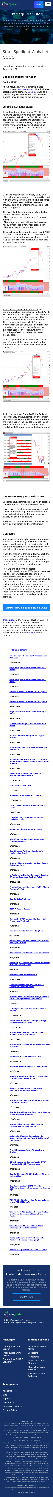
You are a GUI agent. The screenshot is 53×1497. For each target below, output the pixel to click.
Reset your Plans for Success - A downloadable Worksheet (25, 774)
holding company (26, 89)
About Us (7, 1391)
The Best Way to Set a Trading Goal (26, 931)
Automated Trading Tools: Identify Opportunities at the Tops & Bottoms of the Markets (29, 1138)
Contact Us (8, 1402)
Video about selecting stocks (26, 607)
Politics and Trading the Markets (25, 1056)
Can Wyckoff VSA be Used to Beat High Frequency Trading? (28, 920)
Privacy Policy (10, 1410)
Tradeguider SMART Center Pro (13, 1360)
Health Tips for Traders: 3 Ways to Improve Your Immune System (26, 1089)
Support (7, 1398)
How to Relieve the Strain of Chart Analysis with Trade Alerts (26, 1033)
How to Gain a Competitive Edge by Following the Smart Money (26, 1125)
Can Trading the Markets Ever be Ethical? (29, 953)
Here (33, 632)
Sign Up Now (26, 1297)
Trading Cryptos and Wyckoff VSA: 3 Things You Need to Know (27, 986)
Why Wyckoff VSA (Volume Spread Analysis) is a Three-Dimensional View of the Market (30, 1214)
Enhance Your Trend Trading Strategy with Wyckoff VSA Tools (28, 1022)
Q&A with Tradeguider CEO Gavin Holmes (29, 1066)
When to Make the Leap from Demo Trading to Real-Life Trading (26, 1227)
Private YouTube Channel (36, 1361)
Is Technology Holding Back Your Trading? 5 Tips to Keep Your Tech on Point (29, 876)
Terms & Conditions (12, 1406)
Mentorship (33, 1356)
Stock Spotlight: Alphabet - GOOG (26, 829)
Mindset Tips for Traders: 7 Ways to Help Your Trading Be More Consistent (29, 998)
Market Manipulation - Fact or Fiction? (28, 1250)
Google (31, 92)
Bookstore (33, 1353)
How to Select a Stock (20, 899)
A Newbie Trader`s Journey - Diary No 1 (28, 702)
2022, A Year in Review (20, 785)
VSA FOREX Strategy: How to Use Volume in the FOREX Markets (29, 1201)
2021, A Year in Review (20, 909)
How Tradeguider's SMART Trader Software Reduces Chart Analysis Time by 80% (30, 1188)
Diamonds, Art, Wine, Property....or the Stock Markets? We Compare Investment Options (29, 761)
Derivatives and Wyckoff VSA (23, 975)
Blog (5, 1395)
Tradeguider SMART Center (13, 1354)
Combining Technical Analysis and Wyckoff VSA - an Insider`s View (30, 964)
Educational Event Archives (37, 1374)
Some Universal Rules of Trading (25, 795)
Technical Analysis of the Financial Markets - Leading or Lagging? (26, 1239)
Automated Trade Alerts (37, 1347)
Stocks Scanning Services (36, 1368)
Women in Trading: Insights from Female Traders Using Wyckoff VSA (29, 1077)
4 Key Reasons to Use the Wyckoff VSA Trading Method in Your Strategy (28, 1163)
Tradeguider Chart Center (12, 1347)
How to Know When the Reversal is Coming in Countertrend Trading (30, 1113)
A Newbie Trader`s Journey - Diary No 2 (28, 692)
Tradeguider (9, 620)
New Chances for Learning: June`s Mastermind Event (26, 852)
